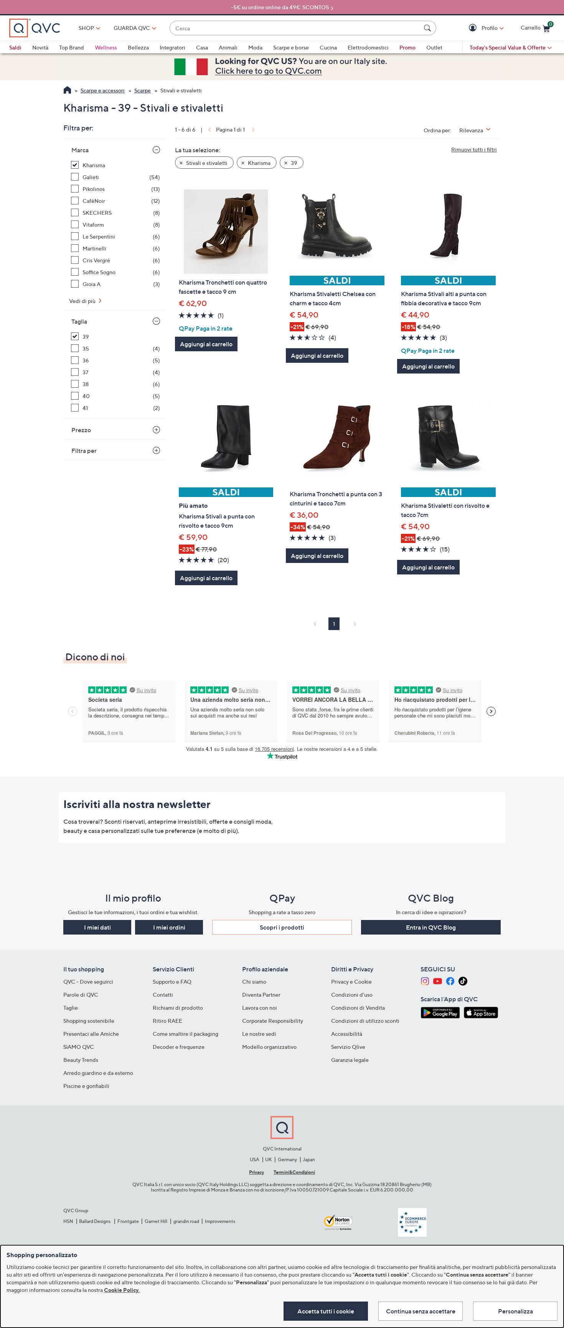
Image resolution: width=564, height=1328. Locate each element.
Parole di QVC (80, 994)
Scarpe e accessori (103, 90)
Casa (202, 47)
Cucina (328, 47)
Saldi (15, 47)
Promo (407, 47)
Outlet (434, 47)
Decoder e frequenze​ (178, 1046)
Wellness (106, 47)
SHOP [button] (86, 28)
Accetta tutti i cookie (325, 1311)
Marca (80, 150)
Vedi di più (83, 301)
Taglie (70, 1007)
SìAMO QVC (78, 1046)
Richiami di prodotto (178, 1007)
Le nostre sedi (259, 1033)
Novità (40, 47)
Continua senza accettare (420, 1311)
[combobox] (295, 28)
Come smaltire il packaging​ (185, 1033)
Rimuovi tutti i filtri (474, 149)
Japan (309, 1159)
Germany (287, 1159)
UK (268, 1159)
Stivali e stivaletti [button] (206, 163)
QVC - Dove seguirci (88, 981)
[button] (473, 28)
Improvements (220, 1221)
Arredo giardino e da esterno (98, 1073)
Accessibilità (346, 1033)
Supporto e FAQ (172, 981)
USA (254, 1159)
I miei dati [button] (97, 927)
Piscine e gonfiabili (86, 1086)
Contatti (163, 994)
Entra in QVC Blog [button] (431, 927)
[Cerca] (428, 28)
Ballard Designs (95, 1221)
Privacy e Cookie (351, 981)
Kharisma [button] (258, 163)
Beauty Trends (80, 1059)
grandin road (186, 1221)
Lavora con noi (259, 1007)
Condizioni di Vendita (358, 1007)
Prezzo (81, 430)
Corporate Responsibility (272, 1020)
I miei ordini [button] (169, 927)
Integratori (172, 47)
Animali (228, 47)
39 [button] (293, 163)
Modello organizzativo (269, 1046)
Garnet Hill (156, 1221)
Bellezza (138, 47)
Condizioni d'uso (352, 994)
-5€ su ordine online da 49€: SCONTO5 (280, 7)
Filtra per (84, 450)
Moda (255, 47)
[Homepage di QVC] (67, 90)
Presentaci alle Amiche (91, 1033)
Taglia (79, 321)
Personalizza (515, 1311)
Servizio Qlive (348, 1046)
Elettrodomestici (368, 47)
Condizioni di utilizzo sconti (365, 1020)
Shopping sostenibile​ (88, 1020)
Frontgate (128, 1221)
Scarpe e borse (291, 47)
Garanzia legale (350, 1059)
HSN (68, 1221)
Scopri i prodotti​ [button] (282, 927)
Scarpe (142, 90)
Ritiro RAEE (167, 1020)
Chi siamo (254, 981)
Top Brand (71, 47)
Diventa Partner (261, 994)
